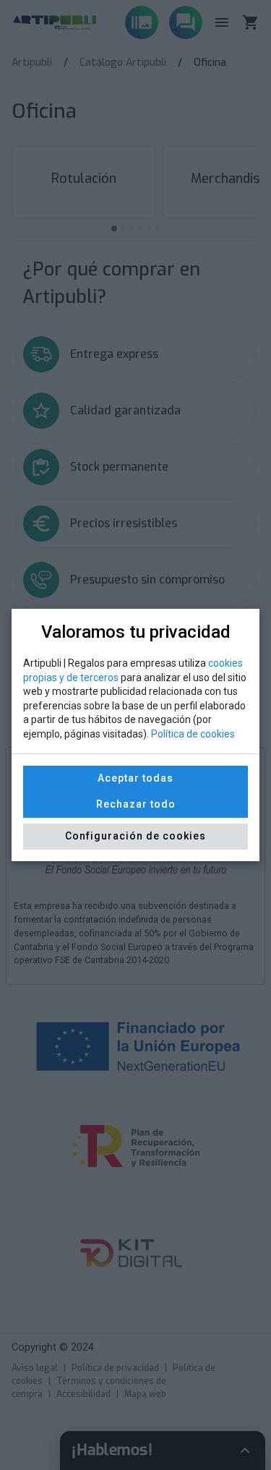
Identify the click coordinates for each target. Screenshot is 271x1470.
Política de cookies (193, 734)
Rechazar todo (136, 804)
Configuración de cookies (135, 836)
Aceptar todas (135, 778)
